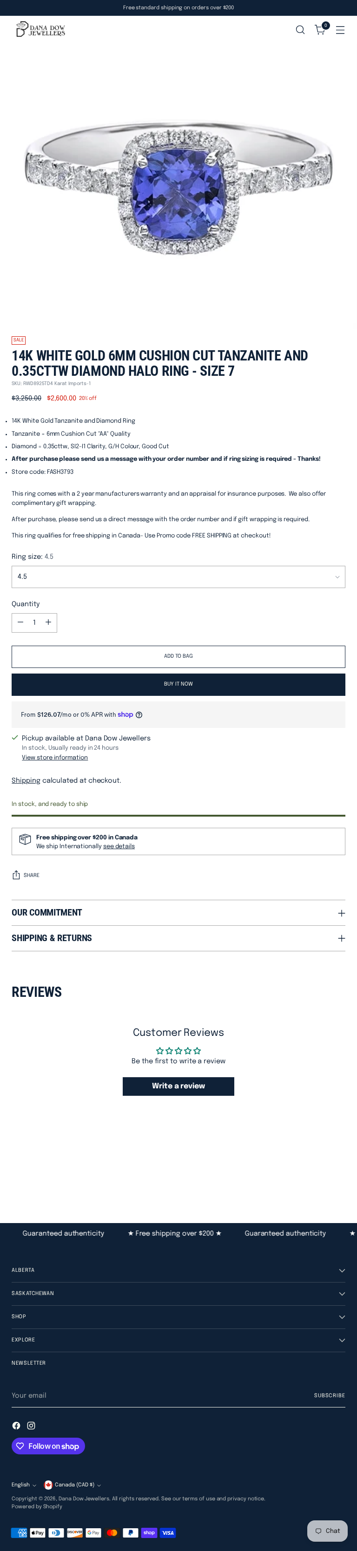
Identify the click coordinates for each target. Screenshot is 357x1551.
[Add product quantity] (48, 623)
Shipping (26, 780)
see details (119, 847)
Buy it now (178, 684)
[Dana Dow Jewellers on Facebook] (17, 1427)
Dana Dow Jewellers (84, 1499)
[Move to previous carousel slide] (316, 1173)
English (21, 1485)
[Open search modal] (300, 29)
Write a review (178, 1086)
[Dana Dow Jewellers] (39, 29)
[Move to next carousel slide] (337, 1172)
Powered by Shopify (37, 1507)
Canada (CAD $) (74, 1485)
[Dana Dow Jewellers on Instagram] (32, 1427)
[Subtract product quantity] (20, 623)
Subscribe (329, 1396)
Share (32, 875)
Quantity (26, 604)
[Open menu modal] (340, 29)
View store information (55, 758)
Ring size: (32, 556)
